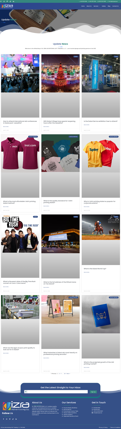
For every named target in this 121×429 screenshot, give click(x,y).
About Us (89, 6)
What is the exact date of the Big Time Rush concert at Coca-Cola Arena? (19, 282)
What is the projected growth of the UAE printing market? (99, 363)
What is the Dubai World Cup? (95, 269)
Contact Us (115, 6)
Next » (68, 373)
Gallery (104, 6)
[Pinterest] (8, 1)
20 (65, 373)
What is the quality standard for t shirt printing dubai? (57, 202)
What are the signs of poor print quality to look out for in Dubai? (19, 349)
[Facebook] (1, 1)
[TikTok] (11, 1)
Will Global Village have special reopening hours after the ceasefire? (59, 122)
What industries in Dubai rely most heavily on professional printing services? (60, 353)
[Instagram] (5, 1)
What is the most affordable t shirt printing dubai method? (19, 202)
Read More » (6, 126)
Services (96, 6)
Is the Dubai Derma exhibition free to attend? (101, 121)
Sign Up (93, 392)
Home (83, 6)
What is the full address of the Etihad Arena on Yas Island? (59, 283)
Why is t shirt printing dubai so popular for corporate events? (99, 202)
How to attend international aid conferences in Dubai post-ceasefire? (20, 122)
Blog (109, 6)
